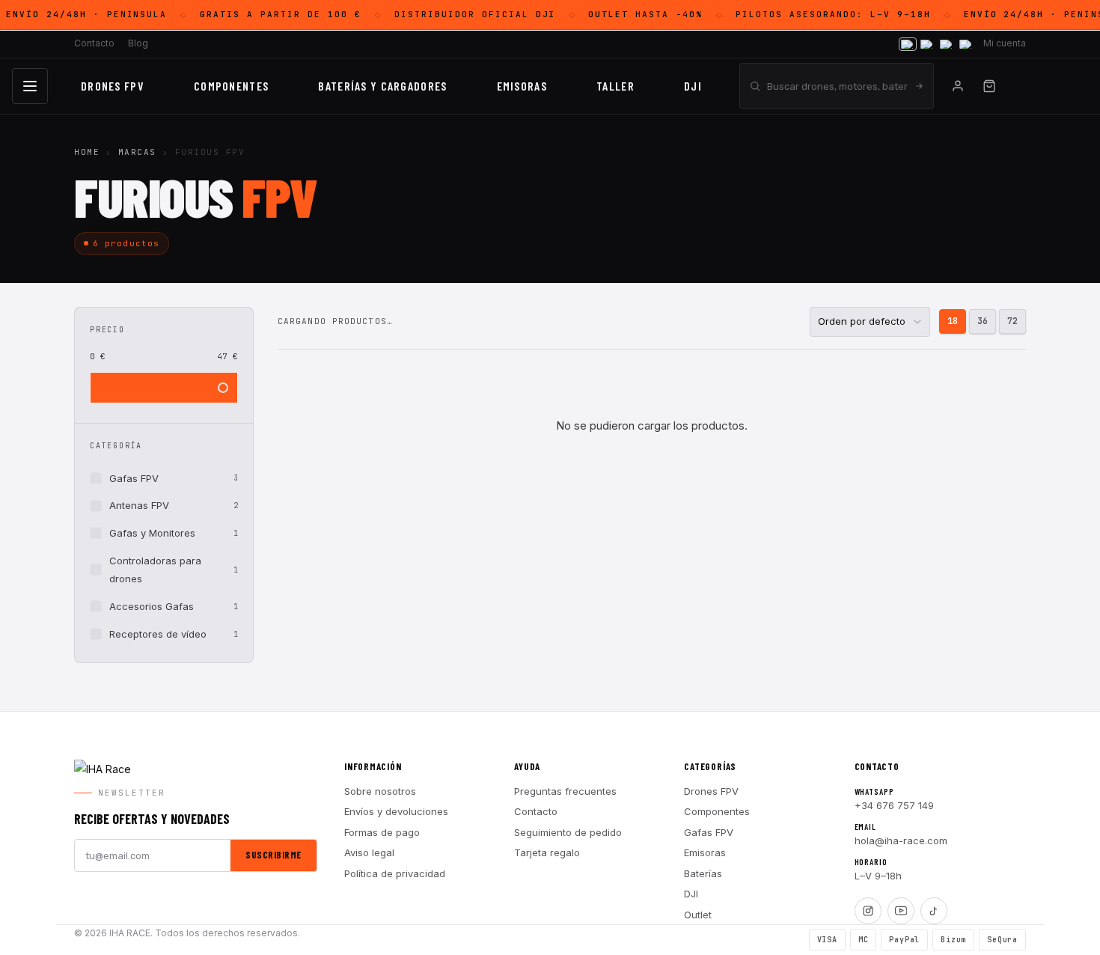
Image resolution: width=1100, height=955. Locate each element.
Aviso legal (369, 852)
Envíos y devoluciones (396, 811)
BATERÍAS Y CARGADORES (382, 86)
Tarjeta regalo (547, 852)
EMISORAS (522, 86)
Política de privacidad (394, 873)
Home (87, 152)
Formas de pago (382, 832)
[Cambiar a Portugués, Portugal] (927, 44)
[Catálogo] (30, 86)
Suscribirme (273, 855)
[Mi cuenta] (958, 86)
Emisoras (705, 852)
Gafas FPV (708, 832)
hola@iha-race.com (901, 840)
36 (982, 321)
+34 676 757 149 (894, 805)
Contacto (94, 43)
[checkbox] (164, 478)
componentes (231, 86)
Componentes (717, 811)
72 (1012, 321)
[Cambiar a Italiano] (946, 44)
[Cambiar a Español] (907, 44)
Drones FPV (112, 86)
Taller (615, 86)
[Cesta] (989, 86)
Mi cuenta (1004, 43)
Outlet (698, 915)
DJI (693, 86)
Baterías (703, 873)
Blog (138, 43)
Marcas (137, 152)
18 (952, 321)
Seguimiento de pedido (568, 832)
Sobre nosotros (380, 791)
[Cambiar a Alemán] (966, 44)
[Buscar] (919, 86)
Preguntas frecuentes (565, 791)
